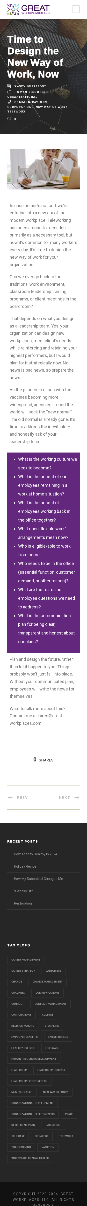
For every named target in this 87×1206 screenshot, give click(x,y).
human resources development (33, 1058)
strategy (42, 1136)
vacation (48, 1147)
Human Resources (31, 92)
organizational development (32, 1103)
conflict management (50, 1003)
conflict (17, 1003)
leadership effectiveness (29, 1081)
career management (25, 959)
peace (69, 1114)
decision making (22, 1025)
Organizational (22, 96)
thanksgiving (21, 1147)
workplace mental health (30, 1158)
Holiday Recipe (25, 866)
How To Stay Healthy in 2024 (35, 854)
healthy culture (23, 1048)
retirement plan (23, 1125)
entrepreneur (58, 1037)
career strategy (23, 970)
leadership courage (51, 1070)
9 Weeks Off (23, 891)
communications (30, 102)
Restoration (23, 903)
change (16, 981)
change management (48, 981)
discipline (52, 1025)
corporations (20, 107)
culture (47, 1014)
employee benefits (24, 1037)
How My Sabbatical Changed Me (38, 879)
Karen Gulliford (30, 86)
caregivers (53, 970)
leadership (19, 1070)
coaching (18, 992)
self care (18, 1136)
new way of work (52, 107)
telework (16, 111)
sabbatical (53, 1125)
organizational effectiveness (33, 1114)
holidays (51, 1048)
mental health (21, 1092)
